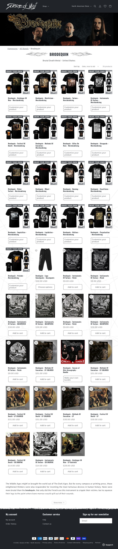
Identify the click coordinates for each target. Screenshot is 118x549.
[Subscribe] (109, 520)
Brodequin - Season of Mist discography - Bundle (71, 370)
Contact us (47, 524)
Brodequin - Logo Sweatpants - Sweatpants (45, 277)
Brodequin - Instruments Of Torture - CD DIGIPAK (45, 461)
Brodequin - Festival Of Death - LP (99, 415)
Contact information (73, 542)
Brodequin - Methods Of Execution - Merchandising (44, 146)
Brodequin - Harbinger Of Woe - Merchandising (17, 99)
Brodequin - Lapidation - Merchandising (45, 233)
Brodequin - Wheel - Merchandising (43, 190)
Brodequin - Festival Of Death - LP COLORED (16, 415)
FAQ (44, 520)
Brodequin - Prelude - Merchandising (16, 277)
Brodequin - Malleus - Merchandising (71, 233)
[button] (45, 6)
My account (10, 520)
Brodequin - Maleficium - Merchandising (45, 99)
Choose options (45, 287)
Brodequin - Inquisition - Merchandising (17, 233)
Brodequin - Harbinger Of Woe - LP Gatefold (72, 461)
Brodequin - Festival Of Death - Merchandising (16, 145)
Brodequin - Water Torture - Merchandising (17, 190)
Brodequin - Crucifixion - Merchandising (100, 190)
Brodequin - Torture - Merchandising (71, 99)
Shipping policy (88, 542)
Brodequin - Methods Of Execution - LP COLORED (44, 369)
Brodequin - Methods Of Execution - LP (72, 415)
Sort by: (77, 66)
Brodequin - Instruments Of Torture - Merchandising (100, 100)
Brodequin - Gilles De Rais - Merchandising (71, 145)
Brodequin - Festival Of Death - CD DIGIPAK (16, 461)
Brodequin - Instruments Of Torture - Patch (72, 277)
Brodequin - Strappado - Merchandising (100, 145)
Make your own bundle (71, 379)
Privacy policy (47, 542)
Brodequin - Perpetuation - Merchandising (100, 233)
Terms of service (59, 542)
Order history (11, 524)
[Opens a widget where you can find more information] (108, 545)
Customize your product (16, 108)
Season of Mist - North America (30, 543)
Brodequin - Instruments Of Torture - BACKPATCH (17, 323)
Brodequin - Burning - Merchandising (71, 190)
